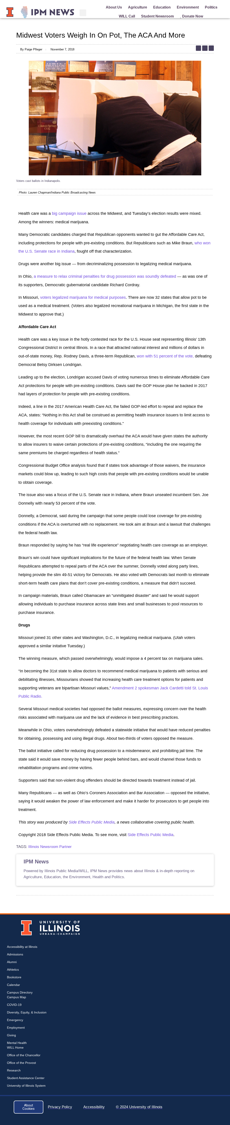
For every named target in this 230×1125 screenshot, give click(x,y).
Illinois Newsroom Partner (50, 847)
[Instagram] (204, 48)
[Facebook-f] (211, 48)
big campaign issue (70, 213)
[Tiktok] (198, 48)
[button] (83, 12)
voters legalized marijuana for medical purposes (83, 297)
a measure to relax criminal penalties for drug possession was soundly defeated (105, 276)
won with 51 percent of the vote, (165, 356)
